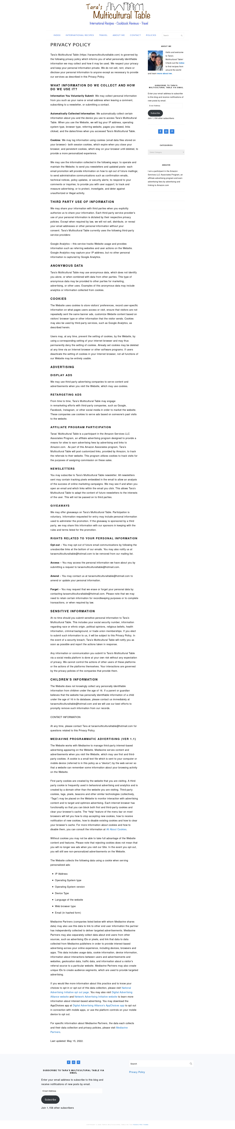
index (181, 62)
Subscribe (155, 113)
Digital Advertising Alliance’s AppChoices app (98, 1005)
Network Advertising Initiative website (96, 996)
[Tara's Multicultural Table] (117, 27)
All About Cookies (116, 829)
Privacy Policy (137, 1072)
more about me (164, 73)
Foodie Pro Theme (140, 1124)
